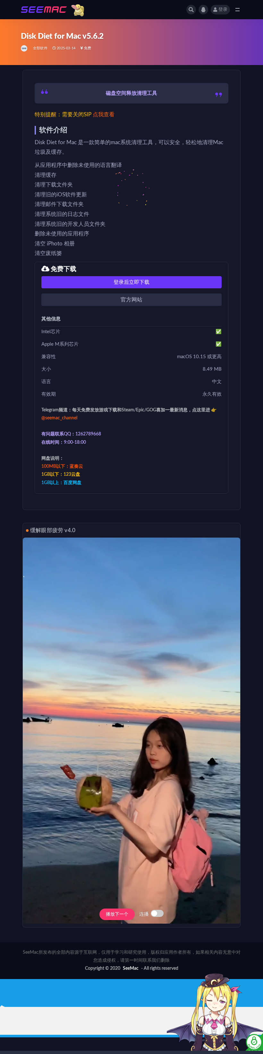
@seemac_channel (59, 418)
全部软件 (40, 48)
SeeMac (131, 968)
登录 (222, 9)
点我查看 (104, 114)
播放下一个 (117, 914)
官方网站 (131, 299)
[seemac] (24, 48)
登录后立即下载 (131, 282)
